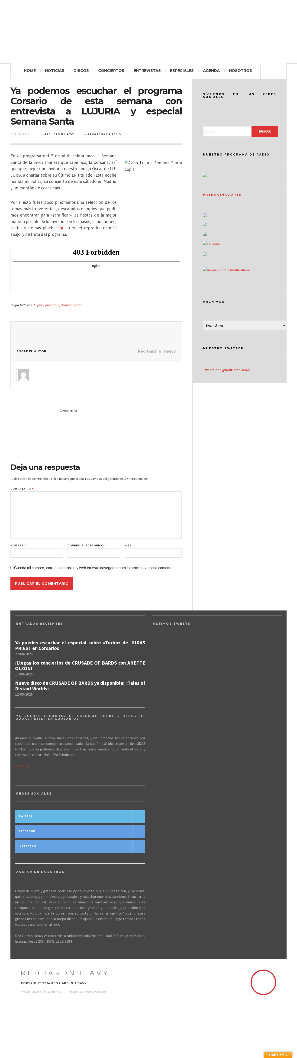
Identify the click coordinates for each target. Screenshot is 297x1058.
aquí (62, 227)
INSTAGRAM (27, 846)
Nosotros (240, 70)
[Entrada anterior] (53, 331)
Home (30, 70)
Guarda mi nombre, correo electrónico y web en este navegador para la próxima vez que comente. (94, 568)
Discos (81, 70)
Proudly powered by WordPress (41, 992)
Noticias (54, 70)
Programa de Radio (104, 134)
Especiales (182, 70)
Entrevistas (147, 70)
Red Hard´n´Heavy (59, 134)
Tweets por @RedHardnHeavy (226, 369)
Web (128, 545)
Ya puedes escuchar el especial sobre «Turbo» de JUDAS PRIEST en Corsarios (80, 645)
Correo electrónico (87, 545)
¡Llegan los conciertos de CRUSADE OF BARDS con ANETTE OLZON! (80, 665)
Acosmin (101, 992)
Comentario (21, 489)
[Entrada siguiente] (139, 331)
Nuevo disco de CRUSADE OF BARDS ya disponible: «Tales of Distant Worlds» (80, 685)
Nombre (18, 545)
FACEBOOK (27, 831)
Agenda (211, 70)
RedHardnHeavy (65, 973)
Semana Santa (71, 305)
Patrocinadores (222, 194)
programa (52, 305)
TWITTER (26, 816)
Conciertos (111, 70)
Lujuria (39, 305)
